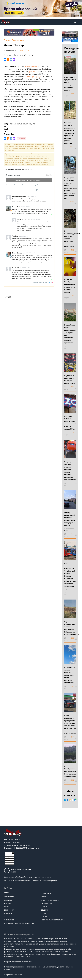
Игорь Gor (27, 219)
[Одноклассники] (8, 59)
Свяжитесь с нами (12, 839)
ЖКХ (5, 917)
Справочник (46, 893)
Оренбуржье (9, 920)
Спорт (43, 913)
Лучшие (16, 185)
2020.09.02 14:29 (23, 236)
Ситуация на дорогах (50, 900)
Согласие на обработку (14, 877)
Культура (8, 913)
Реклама (7, 903)
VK (5, 126)
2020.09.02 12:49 (24, 267)
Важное (44, 897)
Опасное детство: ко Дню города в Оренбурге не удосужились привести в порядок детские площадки (69, 132)
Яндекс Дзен (9, 134)
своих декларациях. (34, 76)
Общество (45, 910)
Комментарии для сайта (43, 282)
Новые (8, 185)
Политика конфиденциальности (37, 877)
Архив (6, 892)
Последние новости (71, 49)
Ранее (24, 185)
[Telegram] (11, 59)
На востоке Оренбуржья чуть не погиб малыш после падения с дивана (69, 285)
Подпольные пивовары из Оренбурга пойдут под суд (69, 379)
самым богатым (30, 66)
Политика (45, 907)
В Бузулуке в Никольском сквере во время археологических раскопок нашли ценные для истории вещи (70, 187)
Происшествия (47, 903)
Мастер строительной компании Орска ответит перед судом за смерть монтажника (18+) (70, 521)
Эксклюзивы (9, 897)
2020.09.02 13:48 (30, 253)
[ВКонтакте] (5, 59)
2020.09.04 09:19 (31, 196)
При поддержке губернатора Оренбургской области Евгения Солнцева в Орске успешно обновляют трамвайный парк (70, 576)
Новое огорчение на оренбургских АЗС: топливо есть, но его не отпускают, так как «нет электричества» (70, 724)
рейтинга (33, 71)
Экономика (9, 910)
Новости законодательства (52, 920)
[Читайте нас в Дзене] (73, 800)
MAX (6, 129)
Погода (44, 917)
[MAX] (14, 59)
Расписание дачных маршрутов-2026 (19, 923)
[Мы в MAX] (75, 800)
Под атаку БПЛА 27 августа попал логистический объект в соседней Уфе (70, 422)
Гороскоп (8, 900)
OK (5, 131)
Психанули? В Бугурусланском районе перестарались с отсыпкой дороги (70, 83)
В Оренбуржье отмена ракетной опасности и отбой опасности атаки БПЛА (69, 675)
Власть (7, 907)
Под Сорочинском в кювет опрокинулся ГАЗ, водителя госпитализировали (71, 628)
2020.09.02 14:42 (25, 207)
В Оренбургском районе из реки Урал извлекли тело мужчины (70, 771)
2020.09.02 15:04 (35, 219)
